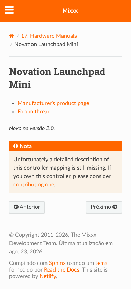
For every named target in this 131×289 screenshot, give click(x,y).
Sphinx (57, 263)
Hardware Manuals (49, 36)
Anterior (29, 207)
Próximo (101, 207)
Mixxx (70, 11)
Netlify (47, 276)
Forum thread (34, 111)
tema (101, 263)
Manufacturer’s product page (53, 103)
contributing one (33, 184)
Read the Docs (61, 270)
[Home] (11, 36)
